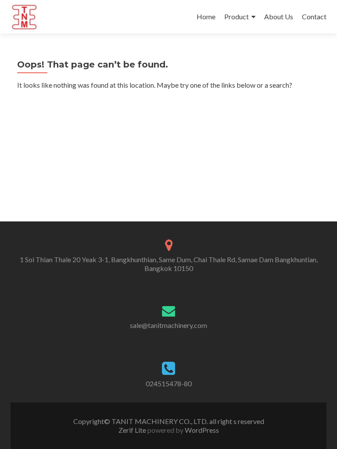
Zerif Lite (132, 430)
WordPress (201, 430)
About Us (278, 16)
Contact (314, 16)
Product (236, 16)
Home (206, 16)
